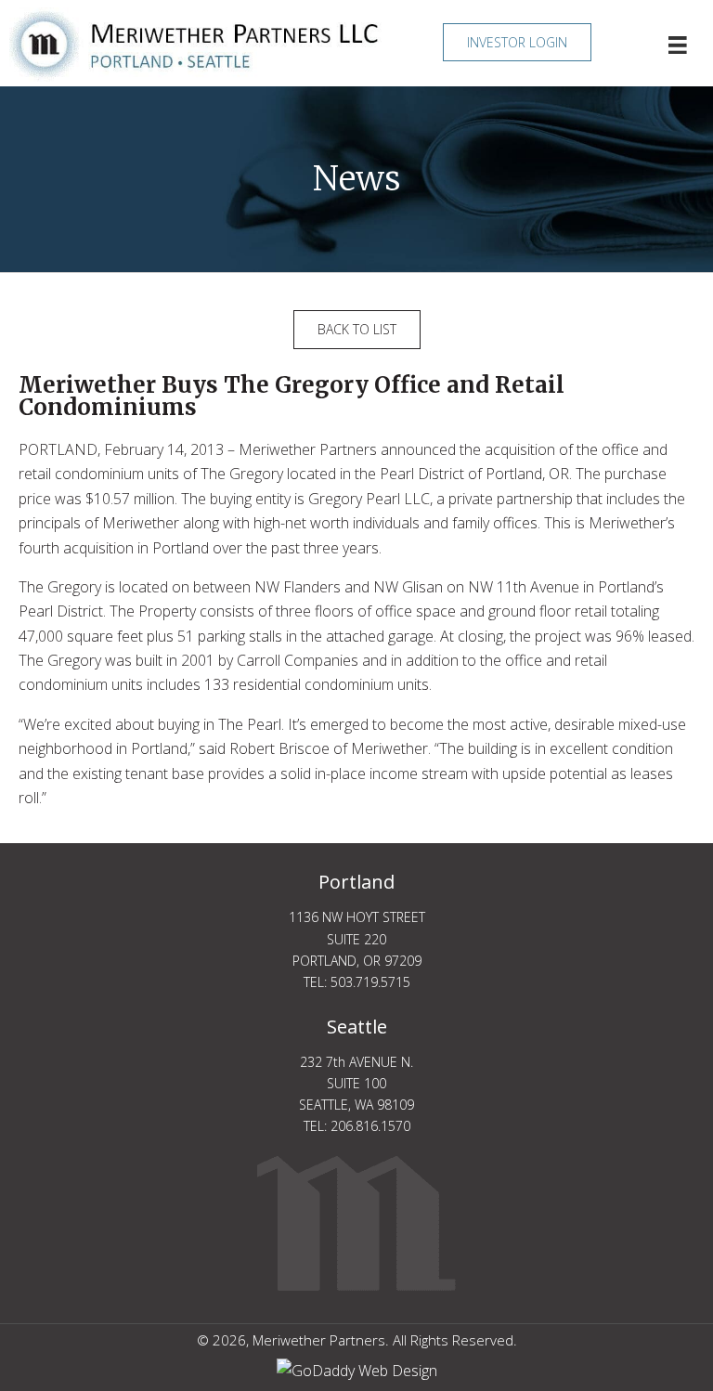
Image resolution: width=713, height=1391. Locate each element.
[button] (517, 42)
